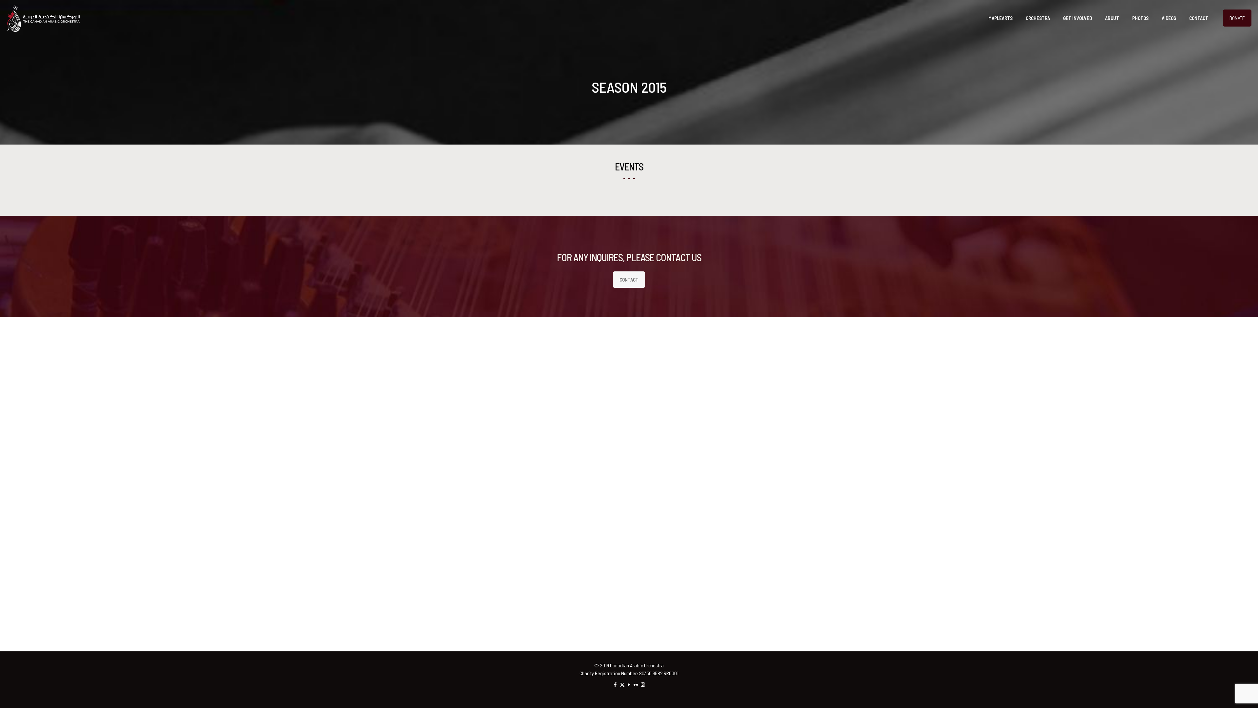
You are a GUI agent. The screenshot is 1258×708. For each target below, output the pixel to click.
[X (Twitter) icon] (622, 684)
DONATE (1237, 18)
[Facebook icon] (615, 684)
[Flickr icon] (636, 684)
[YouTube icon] (629, 684)
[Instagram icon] (642, 684)
